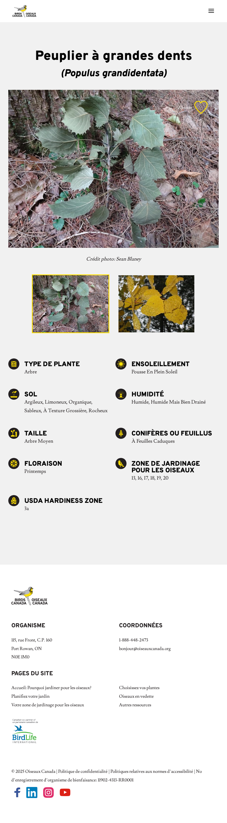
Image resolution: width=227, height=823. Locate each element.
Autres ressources (135, 705)
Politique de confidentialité (83, 771)
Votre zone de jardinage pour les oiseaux (47, 705)
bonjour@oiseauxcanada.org (145, 648)
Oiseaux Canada (40, 771)
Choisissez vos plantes (139, 687)
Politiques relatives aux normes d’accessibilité (151, 771)
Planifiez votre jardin (30, 696)
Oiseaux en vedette (136, 696)
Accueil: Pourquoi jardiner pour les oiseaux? (51, 687)
